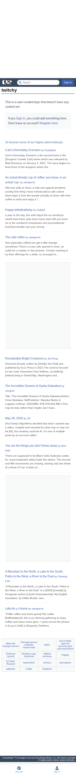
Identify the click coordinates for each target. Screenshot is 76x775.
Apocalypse (65, 662)
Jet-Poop (52, 358)
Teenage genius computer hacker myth (29, 645)
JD (28, 418)
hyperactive (29, 662)
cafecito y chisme (16, 608)
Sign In (68, 82)
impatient (47, 669)
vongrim (10, 390)
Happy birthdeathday (18, 209)
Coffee (29, 669)
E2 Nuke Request (10, 662)
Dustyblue (50, 150)
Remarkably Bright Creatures (24, 358)
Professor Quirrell (10, 655)
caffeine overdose (47, 655)
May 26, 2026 (14, 418)
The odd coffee (15, 237)
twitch (47, 645)
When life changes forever (11, 644)
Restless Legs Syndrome (29, 655)
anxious (47, 662)
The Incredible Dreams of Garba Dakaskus (33, 385)
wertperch (29, 182)
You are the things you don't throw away (31, 445)
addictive (10, 669)
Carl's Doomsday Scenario (22, 150)
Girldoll (41, 209)
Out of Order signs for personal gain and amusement (65, 645)
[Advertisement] (38, 39)
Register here (49, 123)
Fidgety (65, 655)
